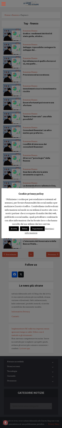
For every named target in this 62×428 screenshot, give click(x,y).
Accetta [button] (14, 229)
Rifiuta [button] (24, 229)
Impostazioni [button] (37, 229)
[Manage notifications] (5, 422)
